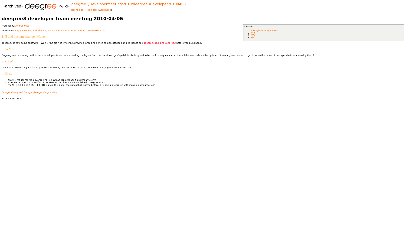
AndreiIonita (22, 25)
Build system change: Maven (264, 31)
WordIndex (105, 10)
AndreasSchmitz (77, 30)
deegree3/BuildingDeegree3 (160, 43)
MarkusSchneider (57, 30)
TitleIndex (91, 10)
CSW (253, 35)
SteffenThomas (96, 30)
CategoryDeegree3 (12, 92)
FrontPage (77, 10)
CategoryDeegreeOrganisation (41, 92)
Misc (253, 37)
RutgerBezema (22, 30)
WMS (253, 33)
